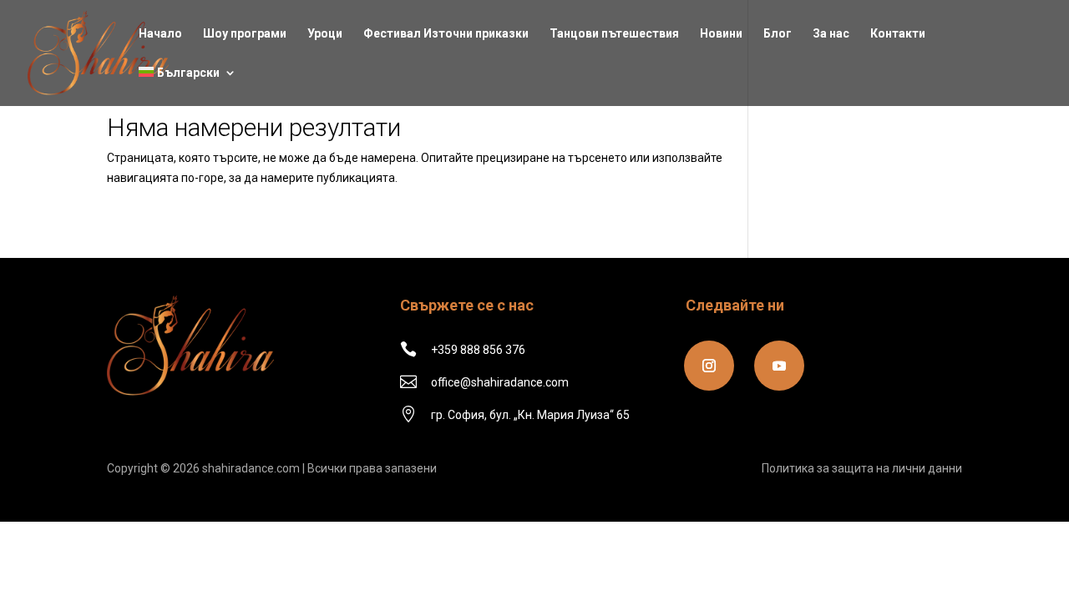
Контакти (897, 34)
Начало (160, 34)
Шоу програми (244, 34)
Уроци (324, 34)
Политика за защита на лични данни (862, 468)
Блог (777, 34)
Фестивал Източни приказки (446, 34)
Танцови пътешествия (614, 34)
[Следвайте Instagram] (709, 366)
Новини (721, 34)
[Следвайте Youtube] (779, 366)
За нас (831, 34)
